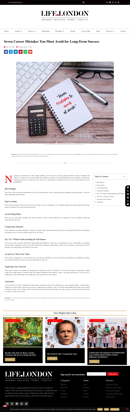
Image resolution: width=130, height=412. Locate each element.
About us (109, 31)
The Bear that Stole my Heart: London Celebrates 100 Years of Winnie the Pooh (20, 354)
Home (6, 31)
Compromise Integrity (103, 191)
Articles (17, 31)
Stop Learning (101, 185)
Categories (65, 380)
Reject (106, 409)
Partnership (45, 31)
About (86, 380)
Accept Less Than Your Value (105, 196)
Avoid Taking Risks (102, 188)
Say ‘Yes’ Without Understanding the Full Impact (111, 193)
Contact (123, 31)
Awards (72, 31)
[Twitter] (115, 2)
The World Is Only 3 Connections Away (62, 354)
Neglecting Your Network (104, 199)
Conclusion (100, 202)
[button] (83, 2)
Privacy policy (115, 409)
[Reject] (127, 409)
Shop (98, 31)
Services (31, 31)
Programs (59, 31)
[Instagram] (113, 2)
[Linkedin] (110, 2)
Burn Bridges (101, 182)
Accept (100, 409)
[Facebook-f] (107, 2)
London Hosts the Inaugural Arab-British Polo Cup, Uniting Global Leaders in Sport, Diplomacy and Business (107, 354)
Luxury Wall (85, 31)
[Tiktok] (118, 2)
